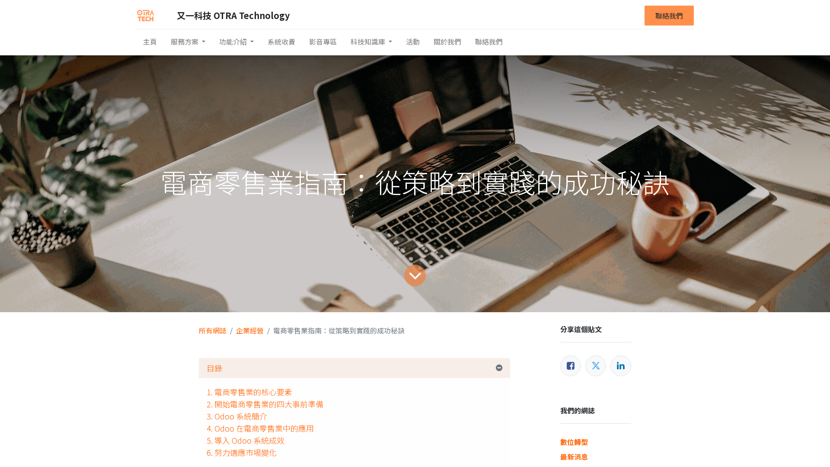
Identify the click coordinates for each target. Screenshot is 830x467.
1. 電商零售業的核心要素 (249, 391)
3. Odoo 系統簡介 (237, 416)
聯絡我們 (669, 15)
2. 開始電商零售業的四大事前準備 (265, 403)
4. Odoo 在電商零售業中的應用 (260, 428)
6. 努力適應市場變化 (242, 452)
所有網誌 (213, 330)
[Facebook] (570, 365)
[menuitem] (150, 41)
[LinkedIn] (620, 365)
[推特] (595, 365)
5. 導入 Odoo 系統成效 (245, 440)
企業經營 (250, 330)
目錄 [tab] (214, 368)
